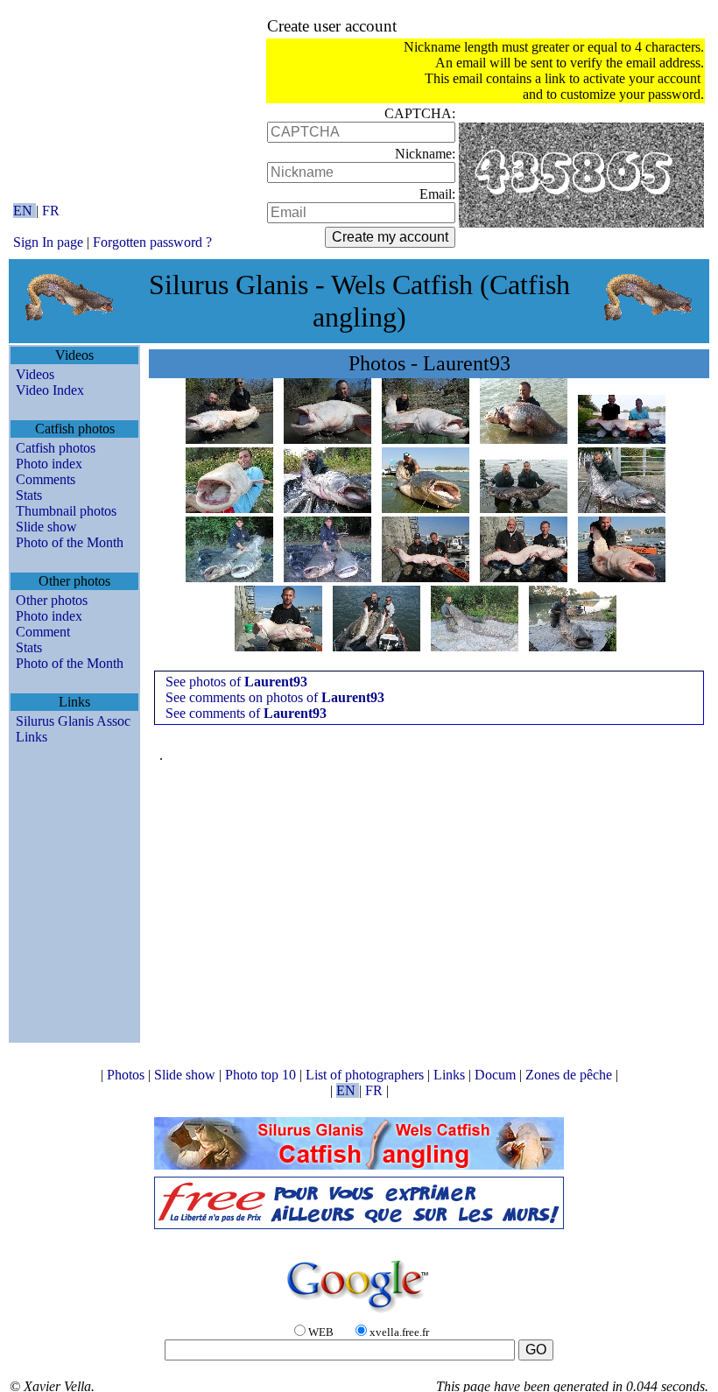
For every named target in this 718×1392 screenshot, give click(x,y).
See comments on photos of (274, 697)
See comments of (246, 713)
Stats (29, 495)
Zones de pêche (570, 1074)
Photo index (49, 463)
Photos (127, 1074)
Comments (45, 479)
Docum (497, 1074)
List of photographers (366, 1074)
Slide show (46, 526)
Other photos (52, 600)
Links (31, 736)
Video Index (50, 390)
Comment (43, 631)
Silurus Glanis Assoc (73, 721)
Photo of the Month (69, 542)
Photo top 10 (262, 1074)
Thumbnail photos (66, 510)
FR (51, 210)
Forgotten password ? (152, 242)
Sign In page (48, 242)
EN (24, 210)
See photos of (236, 681)
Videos (35, 374)
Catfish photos (55, 447)
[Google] (359, 1313)
